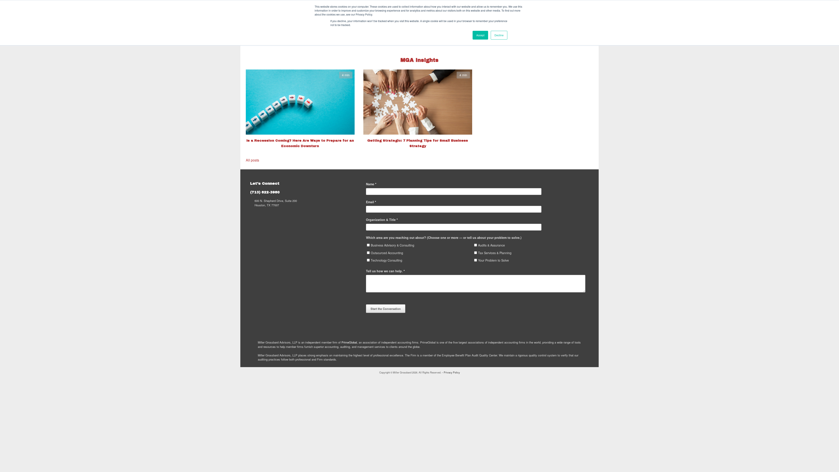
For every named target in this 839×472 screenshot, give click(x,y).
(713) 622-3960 (265, 192)
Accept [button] (480, 35)
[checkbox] (477, 253)
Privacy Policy (452, 372)
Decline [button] (499, 35)
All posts (252, 160)
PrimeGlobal (349, 342)
